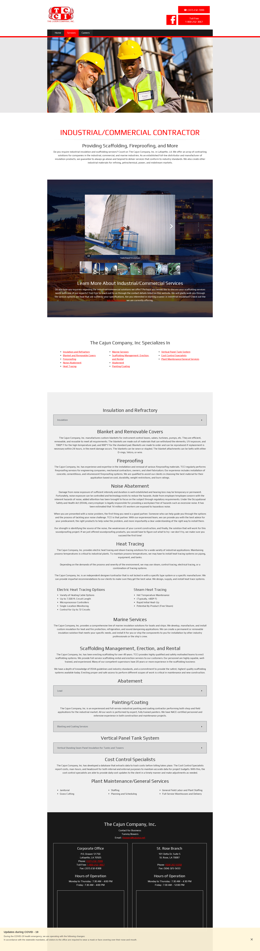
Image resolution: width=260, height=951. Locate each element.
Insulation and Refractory (76, 351)
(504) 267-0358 (173, 864)
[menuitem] (58, 33)
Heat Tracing (69, 366)
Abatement (118, 362)
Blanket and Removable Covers (79, 355)
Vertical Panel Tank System (175, 351)
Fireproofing (69, 359)
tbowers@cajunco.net (133, 837)
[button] (130, 227)
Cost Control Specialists (174, 355)
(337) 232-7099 (94, 861)
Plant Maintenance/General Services (180, 359)
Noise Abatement (72, 362)
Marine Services (120, 351)
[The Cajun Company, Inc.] (60, 14)
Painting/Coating (121, 366)
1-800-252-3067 (96, 864)
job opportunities (116, 300)
